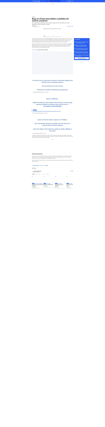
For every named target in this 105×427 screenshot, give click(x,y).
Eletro (39, 174)
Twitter (51, 39)
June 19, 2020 (46, 92)
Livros (42, 174)
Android (69, 43)
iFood (48, 38)
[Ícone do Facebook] (66, 1)
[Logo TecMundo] (37, 1)
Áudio (44, 174)
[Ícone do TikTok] (71, 1)
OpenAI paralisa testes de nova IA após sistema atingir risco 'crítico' (47, 111)
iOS (32, 45)
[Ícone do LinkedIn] (72, 1)
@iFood (55, 99)
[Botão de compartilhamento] (68, 26)
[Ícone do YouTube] (69, 1)
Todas (33, 174)
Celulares (36, 174)
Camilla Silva (34, 25)
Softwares (47, 174)
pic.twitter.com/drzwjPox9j (52, 106)
